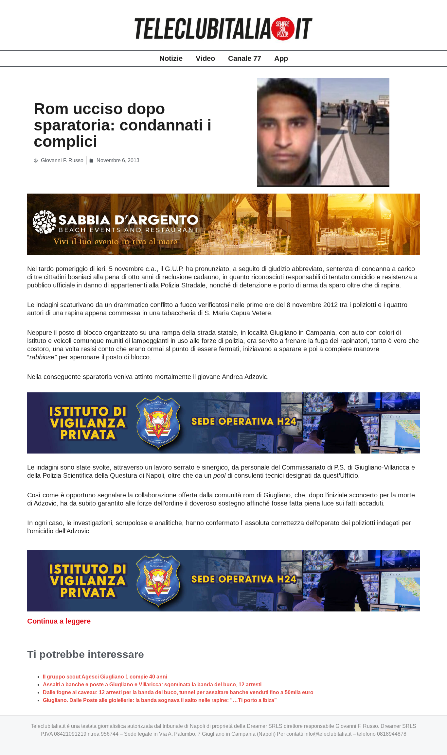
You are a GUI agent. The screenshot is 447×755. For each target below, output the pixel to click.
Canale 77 (244, 58)
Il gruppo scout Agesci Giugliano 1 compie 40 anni (105, 676)
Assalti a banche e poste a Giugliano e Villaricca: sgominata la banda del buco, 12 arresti (152, 684)
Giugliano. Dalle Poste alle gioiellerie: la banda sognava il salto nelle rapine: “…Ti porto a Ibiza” (160, 700)
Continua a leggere (59, 621)
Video (205, 58)
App (281, 58)
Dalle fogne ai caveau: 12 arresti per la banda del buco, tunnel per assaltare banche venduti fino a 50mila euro (178, 692)
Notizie (171, 58)
